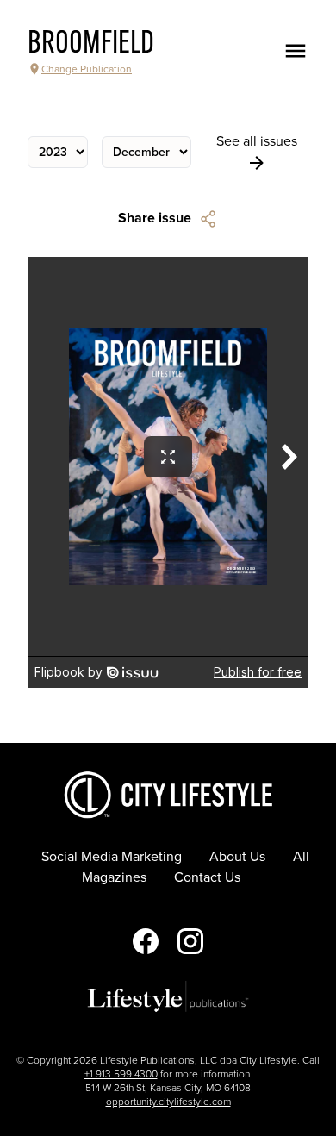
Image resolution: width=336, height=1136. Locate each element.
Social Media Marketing (111, 856)
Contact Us (207, 877)
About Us (237, 856)
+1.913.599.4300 (121, 1074)
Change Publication (86, 69)
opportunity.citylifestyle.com (168, 1101)
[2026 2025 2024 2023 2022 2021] (58, 152)
